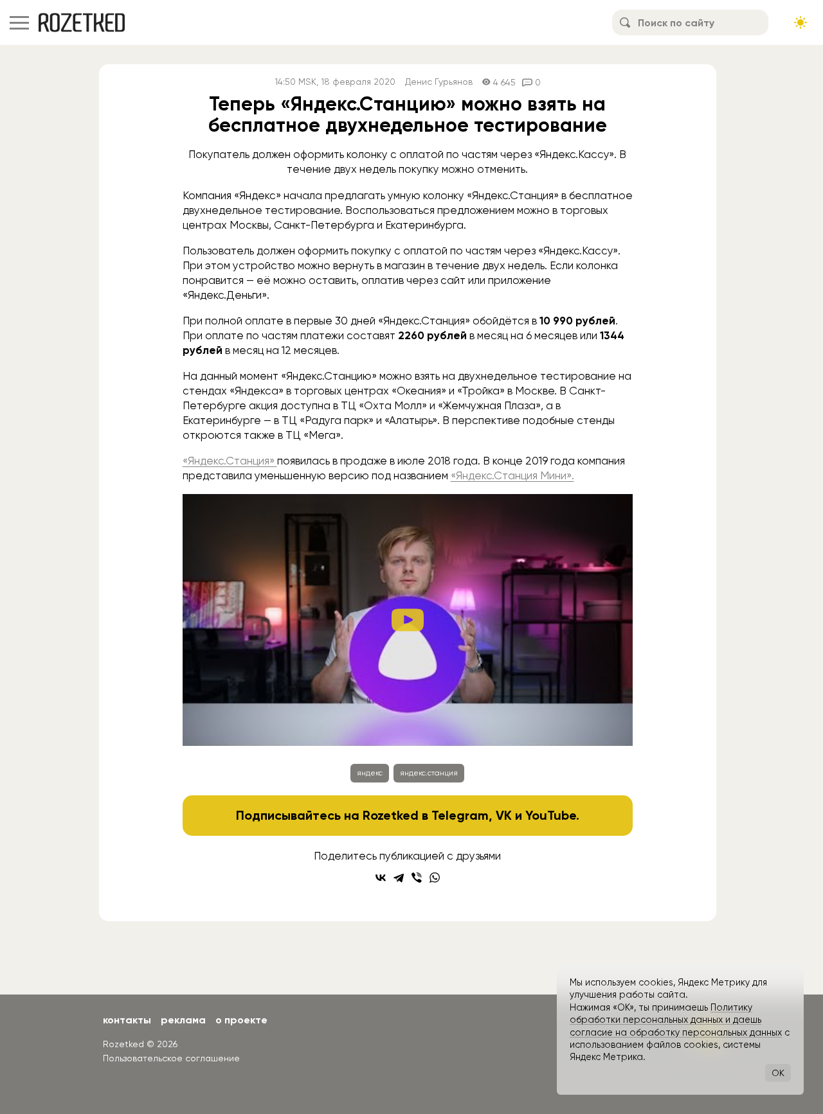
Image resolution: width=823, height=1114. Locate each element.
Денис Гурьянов (439, 82)
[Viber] (416, 877)
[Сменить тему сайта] (800, 22)
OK (778, 1073)
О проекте (241, 1020)
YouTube (550, 815)
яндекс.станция (429, 772)
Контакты (127, 1020)
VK (504, 815)
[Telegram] (398, 877)
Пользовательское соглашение (171, 1058)
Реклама (183, 1020)
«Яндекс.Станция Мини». (512, 475)
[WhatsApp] (434, 877)
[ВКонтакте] (380, 877)
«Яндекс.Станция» (230, 460)
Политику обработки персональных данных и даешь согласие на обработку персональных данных (676, 1020)
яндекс (370, 772)
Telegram (460, 815)
